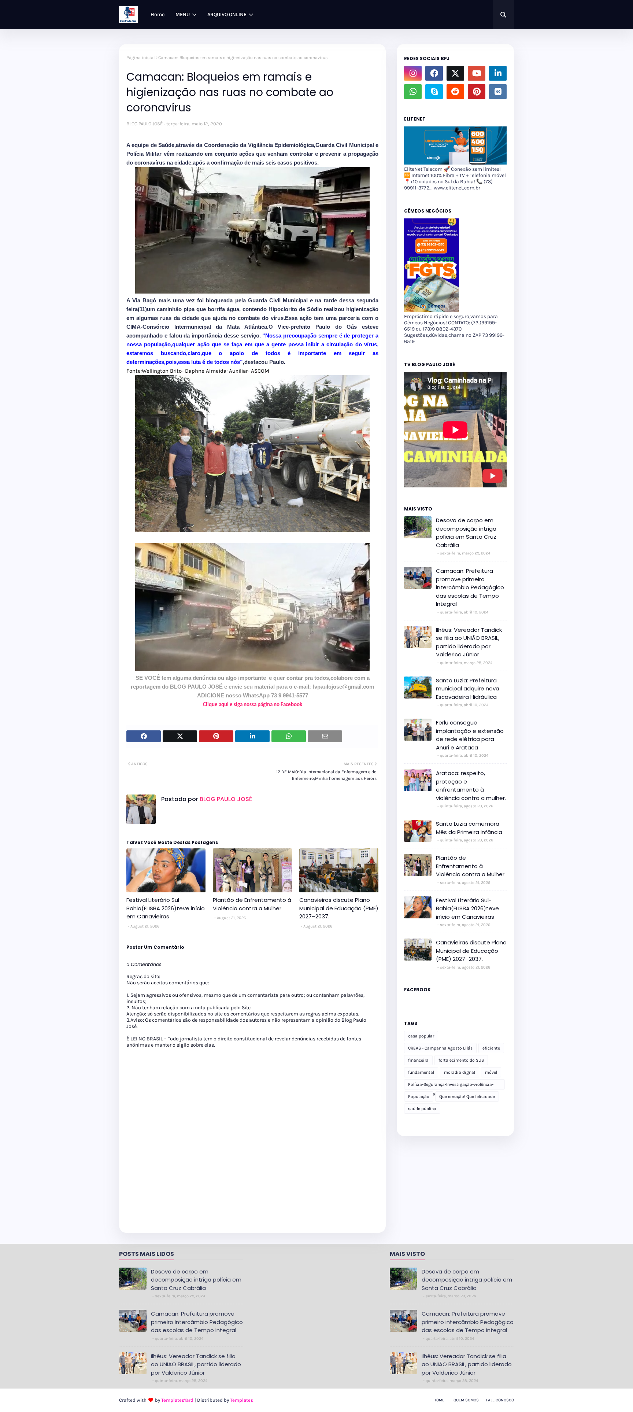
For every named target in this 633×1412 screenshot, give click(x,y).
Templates (241, 1400)
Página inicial (140, 57)
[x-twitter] (455, 73)
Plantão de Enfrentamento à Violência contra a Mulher (252, 904)
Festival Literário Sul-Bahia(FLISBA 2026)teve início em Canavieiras (165, 908)
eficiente (491, 1048)
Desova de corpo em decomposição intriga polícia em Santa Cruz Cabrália (466, 532)
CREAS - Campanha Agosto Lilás (440, 1048)
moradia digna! (459, 1072)
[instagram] (413, 73)
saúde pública (422, 1108)
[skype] (434, 91)
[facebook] (434, 73)
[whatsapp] (413, 91)
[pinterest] (476, 91)
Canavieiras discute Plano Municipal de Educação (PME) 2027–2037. (338, 908)
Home (438, 1400)
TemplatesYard (177, 1400)
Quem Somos (466, 1400)
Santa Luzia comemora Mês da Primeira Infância (469, 828)
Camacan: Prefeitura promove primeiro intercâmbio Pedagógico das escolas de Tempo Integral (470, 587)
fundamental (421, 1072)
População (418, 1096)
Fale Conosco (500, 1400)
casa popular (421, 1036)
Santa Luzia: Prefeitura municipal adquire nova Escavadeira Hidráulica (467, 688)
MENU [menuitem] (182, 14)
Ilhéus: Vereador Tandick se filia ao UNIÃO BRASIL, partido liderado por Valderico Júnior (469, 642)
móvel (491, 1072)
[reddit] (455, 91)
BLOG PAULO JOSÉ (144, 123)
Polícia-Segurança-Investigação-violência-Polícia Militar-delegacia (450, 1086)
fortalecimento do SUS (461, 1060)
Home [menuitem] (157, 14)
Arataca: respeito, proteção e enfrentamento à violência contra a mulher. (471, 785)
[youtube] (476, 73)
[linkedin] (498, 73)
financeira (418, 1060)
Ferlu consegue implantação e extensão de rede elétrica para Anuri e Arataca (470, 735)
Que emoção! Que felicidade (467, 1096)
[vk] (498, 91)
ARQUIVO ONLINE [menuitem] (227, 14)
